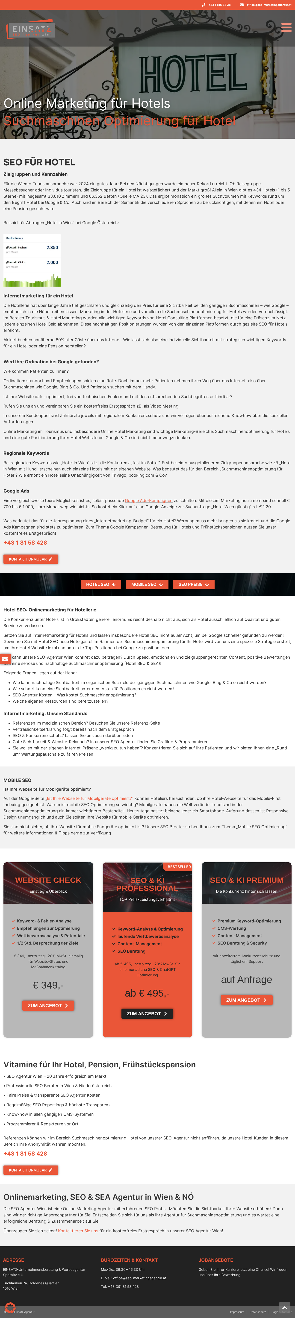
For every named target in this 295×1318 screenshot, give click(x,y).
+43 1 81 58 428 (25, 542)
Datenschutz (258, 1312)
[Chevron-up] (284, 1307)
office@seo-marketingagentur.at (139, 1278)
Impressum (237, 1312)
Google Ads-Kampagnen (149, 500)
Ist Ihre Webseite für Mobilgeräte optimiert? (89, 798)
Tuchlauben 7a (15, 1283)
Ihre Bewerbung (227, 1275)
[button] (10, 1308)
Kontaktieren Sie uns (78, 1230)
